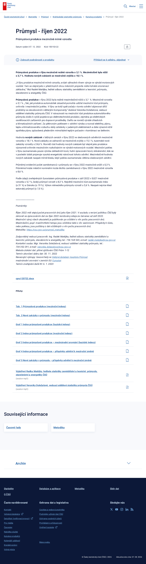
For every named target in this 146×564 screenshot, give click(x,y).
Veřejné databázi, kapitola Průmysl (70, 257)
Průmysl (45, 17)
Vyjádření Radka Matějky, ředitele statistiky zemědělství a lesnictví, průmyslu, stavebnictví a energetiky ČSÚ (57, 373)
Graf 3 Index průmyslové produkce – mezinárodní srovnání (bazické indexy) (56, 342)
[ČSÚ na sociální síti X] (111, 509)
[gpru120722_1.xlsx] (127, 324)
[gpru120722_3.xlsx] (127, 342)
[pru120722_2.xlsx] (127, 315)
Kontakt (7, 510)
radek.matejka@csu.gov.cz (102, 240)
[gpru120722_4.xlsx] (127, 351)
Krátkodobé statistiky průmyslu (67, 17)
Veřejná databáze (12, 514)
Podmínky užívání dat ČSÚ (51, 514)
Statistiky (32, 17)
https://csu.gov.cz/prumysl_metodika (46, 229)
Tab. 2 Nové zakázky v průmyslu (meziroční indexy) (43, 315)
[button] (20, 503)
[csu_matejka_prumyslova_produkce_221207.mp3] (127, 375)
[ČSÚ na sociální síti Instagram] (121, 509)
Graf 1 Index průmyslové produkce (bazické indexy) (43, 324)
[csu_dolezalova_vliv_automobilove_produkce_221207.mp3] (127, 387)
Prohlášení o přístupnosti (50, 523)
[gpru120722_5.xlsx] (127, 360)
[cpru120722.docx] (127, 278)
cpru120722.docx (25, 278)
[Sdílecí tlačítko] (127, 46)
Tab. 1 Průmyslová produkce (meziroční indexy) (41, 306)
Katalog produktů (94, 17)
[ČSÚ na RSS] (132, 509)
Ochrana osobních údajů (50, 518)
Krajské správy (10, 545)
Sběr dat (114, 488)
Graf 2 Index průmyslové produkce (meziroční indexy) (44, 333)
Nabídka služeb (11, 532)
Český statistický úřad (14, 17)
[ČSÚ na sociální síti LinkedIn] (126, 509)
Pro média (8, 523)
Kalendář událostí (12, 540)
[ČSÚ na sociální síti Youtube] (116, 509)
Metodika (80, 488)
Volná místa (9, 549)
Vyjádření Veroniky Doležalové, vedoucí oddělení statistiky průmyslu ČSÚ (54, 385)
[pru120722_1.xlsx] (127, 306)
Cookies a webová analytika (52, 510)
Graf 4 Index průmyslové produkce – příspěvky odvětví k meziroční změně (55, 351)
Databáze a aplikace (50, 488)
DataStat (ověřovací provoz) (17, 518)
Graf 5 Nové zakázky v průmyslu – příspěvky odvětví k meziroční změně (54, 360)
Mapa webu (44, 542)
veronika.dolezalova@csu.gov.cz (54, 247)
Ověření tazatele (46, 527)
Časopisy (8, 527)
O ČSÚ (7, 494)
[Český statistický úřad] (9, 6)
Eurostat (56, 260)
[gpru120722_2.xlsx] (127, 333)
